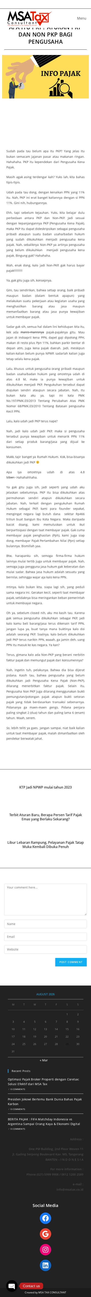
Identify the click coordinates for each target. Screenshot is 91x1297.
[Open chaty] (12, 1286)
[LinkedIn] (45, 1265)
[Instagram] (45, 1249)
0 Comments (18, 1089)
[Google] (45, 1234)
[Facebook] (45, 1218)
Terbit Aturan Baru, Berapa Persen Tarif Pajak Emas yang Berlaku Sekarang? (45, 817)
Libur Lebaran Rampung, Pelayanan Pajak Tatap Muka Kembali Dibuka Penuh (45, 844)
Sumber (12, 756)
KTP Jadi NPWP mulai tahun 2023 (45, 787)
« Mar (44, 1060)
